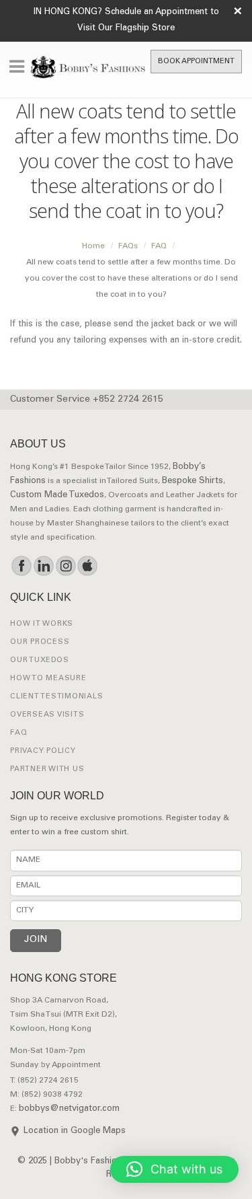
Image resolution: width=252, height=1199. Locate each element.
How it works (41, 624)
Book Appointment (196, 61)
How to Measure (48, 678)
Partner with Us (47, 769)
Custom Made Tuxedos (57, 495)
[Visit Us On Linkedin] (43, 566)
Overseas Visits (47, 715)
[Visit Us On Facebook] (21, 566)
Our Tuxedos (39, 660)
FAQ (18, 733)
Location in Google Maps (75, 1131)
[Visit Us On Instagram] (65, 566)
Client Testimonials (56, 696)
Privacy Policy (43, 751)
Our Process (39, 642)
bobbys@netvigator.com (69, 1109)
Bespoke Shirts (192, 481)
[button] (174, 1169)
